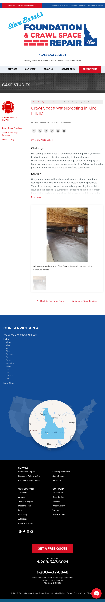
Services (12, 69)
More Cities (8, 382)
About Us (48, 69)
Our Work (30, 69)
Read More (36, 197)
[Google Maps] (20, 531)
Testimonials (57, 492)
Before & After (58, 514)
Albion (8, 342)
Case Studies (58, 496)
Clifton (8, 366)
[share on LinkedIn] (46, 131)
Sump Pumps (58, 476)
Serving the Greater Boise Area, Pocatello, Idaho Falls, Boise (77, 5)
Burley (8, 360)
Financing (22, 514)
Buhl (8, 357)
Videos (55, 510)
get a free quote (52, 548)
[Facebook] (24, 531)
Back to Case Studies (85, 300)
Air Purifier (57, 480)
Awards (21, 496)
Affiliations (22, 518)
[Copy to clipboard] (64, 131)
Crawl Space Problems (12, 128)
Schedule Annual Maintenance (22, 5)
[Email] (58, 131)
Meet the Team (24, 505)
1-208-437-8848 (52, 572)
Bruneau (9, 354)
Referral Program (25, 523)
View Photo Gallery (43, 139)
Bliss (8, 351)
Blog (20, 510)
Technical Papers (25, 501)
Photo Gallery (8, 139)
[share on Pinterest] (52, 131)
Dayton (9, 369)
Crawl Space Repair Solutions (11, 133)
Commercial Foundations (29, 480)
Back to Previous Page (52, 300)
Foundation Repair (26, 471)
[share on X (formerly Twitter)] (40, 131)
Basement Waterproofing (29, 476)
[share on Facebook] (34, 131)
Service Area (68, 69)
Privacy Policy (66, 593)
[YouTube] (31, 531)
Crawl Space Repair (9, 118)
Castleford (10, 363)
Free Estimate (90, 69)
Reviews (56, 501)
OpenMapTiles (50, 447)
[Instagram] (28, 531)
